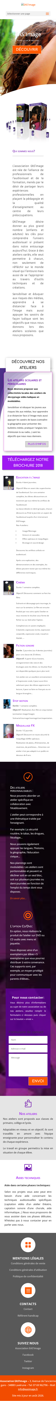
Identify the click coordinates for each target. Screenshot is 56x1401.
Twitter (28, 1361)
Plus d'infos (37, 444)
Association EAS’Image (28, 1348)
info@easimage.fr (28, 1389)
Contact (28, 1309)
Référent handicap (28, 1315)
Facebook (28, 1354)
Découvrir (27, 50)
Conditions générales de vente (28, 1263)
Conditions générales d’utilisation (28, 1270)
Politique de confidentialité (28, 1276)
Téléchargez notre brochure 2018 (28, 463)
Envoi (38, 1081)
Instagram (28, 1368)
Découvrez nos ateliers (28, 365)
